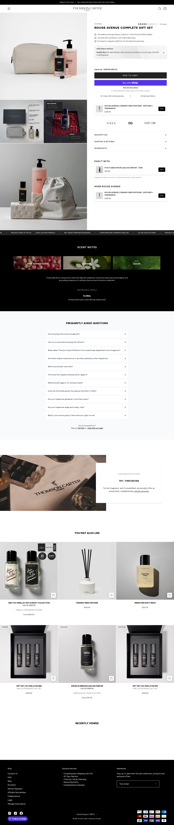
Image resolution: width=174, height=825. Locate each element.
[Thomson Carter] (87, 9)
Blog (10, 781)
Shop (10, 769)
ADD (162, 109)
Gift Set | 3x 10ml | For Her (29, 686)
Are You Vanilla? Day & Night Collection (29, 603)
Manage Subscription (17, 804)
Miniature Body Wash (145, 603)
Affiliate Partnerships (17, 792)
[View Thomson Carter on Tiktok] (15, 813)
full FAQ (81, 428)
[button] (159, 8)
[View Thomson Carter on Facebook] (21, 813)
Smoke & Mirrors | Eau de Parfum (87, 686)
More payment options (130, 87)
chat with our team (95, 428)
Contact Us (13, 773)
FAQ (9, 777)
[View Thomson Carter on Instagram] (9, 813)
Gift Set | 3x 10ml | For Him (145, 686)
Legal (10, 800)
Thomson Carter (83, 819)
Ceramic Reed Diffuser (87, 603)
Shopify (98, 819)
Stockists (12, 785)
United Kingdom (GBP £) (85, 814)
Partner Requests (15, 788)
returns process (141, 491)
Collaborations (14, 796)
